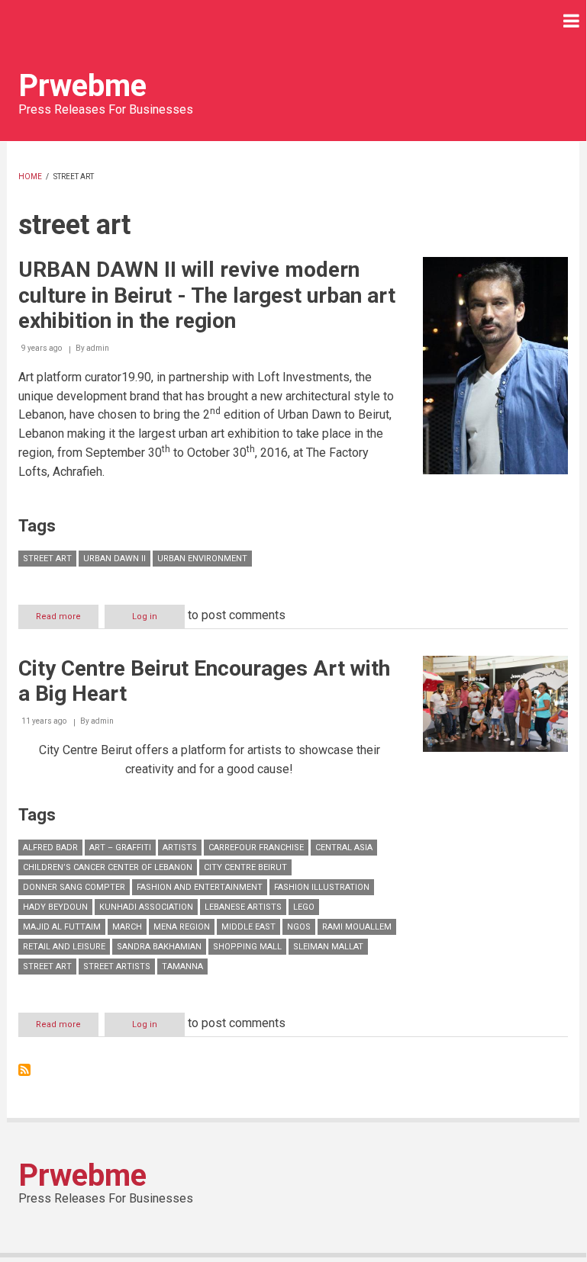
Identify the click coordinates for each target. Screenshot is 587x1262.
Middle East (248, 927)
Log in (144, 616)
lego (303, 907)
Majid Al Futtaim (62, 927)
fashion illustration (321, 887)
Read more (67, 620)
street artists (116, 966)
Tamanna (182, 966)
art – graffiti (120, 848)
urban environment (202, 559)
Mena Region (181, 927)
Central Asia (344, 848)
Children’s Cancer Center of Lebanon (107, 867)
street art (47, 559)
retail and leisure (64, 947)
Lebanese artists (243, 907)
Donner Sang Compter (74, 887)
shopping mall (247, 947)
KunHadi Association (146, 907)
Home (30, 176)
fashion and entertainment (200, 887)
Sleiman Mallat (328, 947)
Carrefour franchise (256, 848)
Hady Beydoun (55, 907)
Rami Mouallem (357, 927)
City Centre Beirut (245, 867)
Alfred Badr (50, 848)
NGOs (299, 927)
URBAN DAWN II (114, 559)
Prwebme (82, 86)
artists (180, 848)
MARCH (127, 927)
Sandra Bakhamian (159, 947)
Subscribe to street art (24, 1070)
